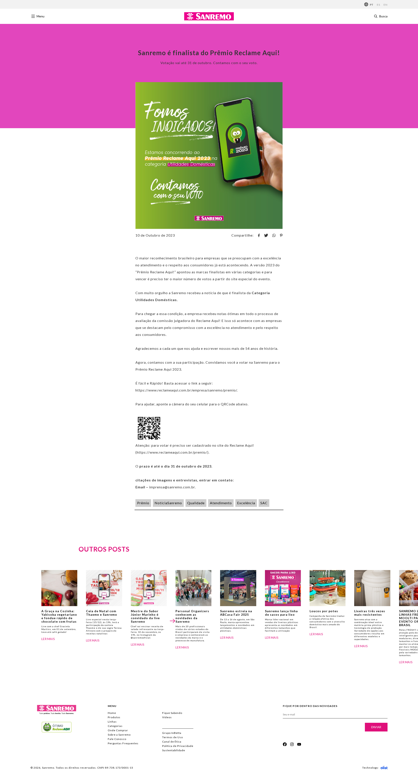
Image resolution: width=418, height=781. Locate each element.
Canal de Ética (171, 741)
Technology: (370, 767)
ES (378, 4)
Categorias (115, 726)
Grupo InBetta (171, 733)
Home (112, 713)
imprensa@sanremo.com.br (172, 487)
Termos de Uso (172, 737)
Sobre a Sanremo (119, 734)
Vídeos (167, 717)
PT (371, 4)
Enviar (376, 727)
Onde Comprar (118, 730)
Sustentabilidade (173, 750)
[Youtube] (299, 744)
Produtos (114, 717)
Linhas (112, 721)
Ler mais (48, 639)
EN (386, 4)
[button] (172, 621)
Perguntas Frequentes (123, 743)
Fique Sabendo (172, 713)
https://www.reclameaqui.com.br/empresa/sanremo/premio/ (186, 390)
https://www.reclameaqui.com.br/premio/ (172, 452)
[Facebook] (285, 744)
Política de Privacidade (177, 746)
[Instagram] (292, 744)
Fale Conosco (117, 739)
